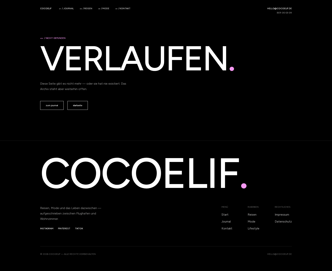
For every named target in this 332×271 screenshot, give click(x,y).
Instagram (46, 228)
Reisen (252, 214)
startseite (77, 105)
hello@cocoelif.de (279, 8)
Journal (226, 221)
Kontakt (227, 228)
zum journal (52, 105)
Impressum (282, 214)
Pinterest (64, 228)
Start (225, 214)
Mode (251, 221)
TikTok (79, 228)
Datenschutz (283, 221)
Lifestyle (253, 228)
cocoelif (45, 8)
